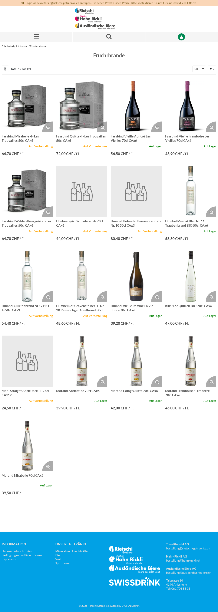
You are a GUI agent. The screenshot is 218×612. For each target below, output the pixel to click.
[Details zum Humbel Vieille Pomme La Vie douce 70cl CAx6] (136, 276)
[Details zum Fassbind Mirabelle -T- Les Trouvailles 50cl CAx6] (27, 106)
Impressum (9, 559)
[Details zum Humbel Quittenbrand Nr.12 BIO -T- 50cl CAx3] (27, 276)
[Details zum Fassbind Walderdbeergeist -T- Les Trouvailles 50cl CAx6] (27, 191)
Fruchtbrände (38, 46)
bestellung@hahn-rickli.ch (183, 560)
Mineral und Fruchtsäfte (71, 551)
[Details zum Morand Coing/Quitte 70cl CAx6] (136, 361)
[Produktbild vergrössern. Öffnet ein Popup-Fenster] (47, 127)
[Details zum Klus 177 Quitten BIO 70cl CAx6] (190, 276)
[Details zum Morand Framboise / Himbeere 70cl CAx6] (190, 361)
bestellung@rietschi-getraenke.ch (188, 548)
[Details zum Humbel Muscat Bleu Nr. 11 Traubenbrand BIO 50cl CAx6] (190, 191)
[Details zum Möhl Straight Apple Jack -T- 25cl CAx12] (27, 361)
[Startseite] (95, 19)
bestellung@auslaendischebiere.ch (188, 572)
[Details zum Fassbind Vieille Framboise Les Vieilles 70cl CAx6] (190, 106)
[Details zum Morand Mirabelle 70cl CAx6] (27, 445)
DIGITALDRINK (130, 605)
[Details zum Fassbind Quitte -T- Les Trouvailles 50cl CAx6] (81, 106)
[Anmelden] (181, 37)
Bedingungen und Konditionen (22, 555)
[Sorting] (5, 69)
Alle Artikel (8, 46)
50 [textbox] (196, 69)
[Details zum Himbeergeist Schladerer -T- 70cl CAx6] (81, 191)
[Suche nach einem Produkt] (109, 37)
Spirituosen (22, 46)
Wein (58, 559)
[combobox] (199, 69)
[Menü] (36, 37)
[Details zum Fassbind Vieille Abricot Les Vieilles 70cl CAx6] (136, 106)
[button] (212, 69)
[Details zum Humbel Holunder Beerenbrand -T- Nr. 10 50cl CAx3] (136, 191)
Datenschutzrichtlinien (17, 551)
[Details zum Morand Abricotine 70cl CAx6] (81, 361)
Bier (58, 555)
